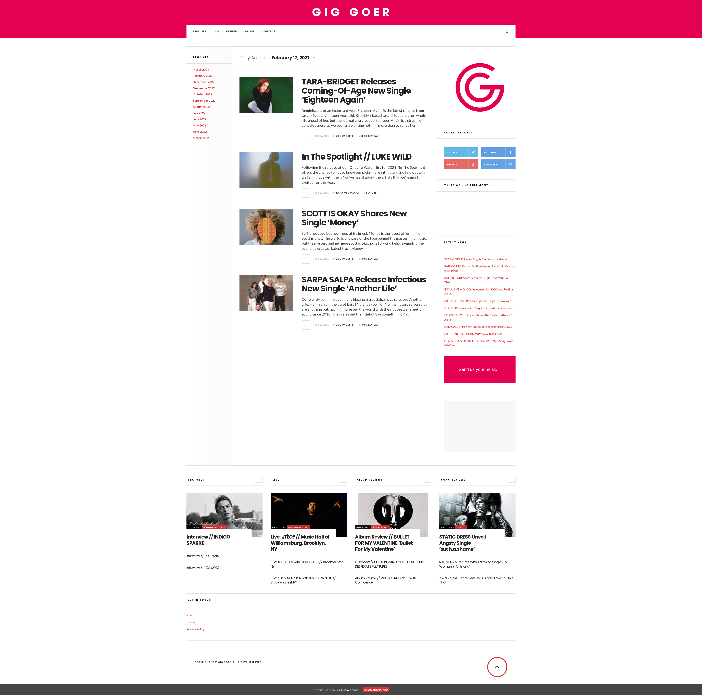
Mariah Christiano (214, 527)
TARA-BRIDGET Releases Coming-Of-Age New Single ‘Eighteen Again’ (356, 90)
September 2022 (204, 100)
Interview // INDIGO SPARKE (208, 540)
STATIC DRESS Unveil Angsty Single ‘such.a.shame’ (475, 259)
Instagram (491, 164)
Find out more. (350, 690)
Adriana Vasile (381, 527)
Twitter (452, 152)
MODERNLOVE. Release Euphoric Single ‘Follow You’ (477, 301)
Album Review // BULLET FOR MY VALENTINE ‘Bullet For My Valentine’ (384, 543)
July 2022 (199, 113)
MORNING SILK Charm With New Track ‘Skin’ (473, 333)
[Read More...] (306, 136)
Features (199, 31)
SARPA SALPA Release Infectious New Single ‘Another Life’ (364, 284)
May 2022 (199, 125)
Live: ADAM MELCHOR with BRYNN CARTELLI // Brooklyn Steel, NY (303, 580)
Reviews (232, 31)
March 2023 (201, 69)
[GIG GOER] (351, 12)
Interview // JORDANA (202, 556)
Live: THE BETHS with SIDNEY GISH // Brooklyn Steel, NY (308, 564)
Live (216, 31)
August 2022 (201, 106)
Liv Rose (461, 527)
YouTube (452, 164)
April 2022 (200, 131)
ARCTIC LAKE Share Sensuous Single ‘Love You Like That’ (476, 580)
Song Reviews (370, 136)
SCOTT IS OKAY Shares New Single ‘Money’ (354, 218)
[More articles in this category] (258, 480)
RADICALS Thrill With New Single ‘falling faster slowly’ (478, 326)
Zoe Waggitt (344, 136)
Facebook (490, 152)
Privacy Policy (195, 629)
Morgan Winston (298, 527)
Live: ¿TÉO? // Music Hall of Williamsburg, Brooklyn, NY (300, 543)
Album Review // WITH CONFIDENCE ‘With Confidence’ (385, 580)
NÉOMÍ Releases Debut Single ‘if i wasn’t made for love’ (478, 308)
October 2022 (202, 94)
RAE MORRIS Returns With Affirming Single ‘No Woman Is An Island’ (472, 564)
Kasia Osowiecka (347, 193)
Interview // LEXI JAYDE (202, 567)
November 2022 (204, 88)
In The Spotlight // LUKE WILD (357, 157)
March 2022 (201, 137)
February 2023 (202, 75)
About (249, 31)
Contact (268, 31)
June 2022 (199, 119)
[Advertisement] (480, 426)
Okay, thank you (376, 689)
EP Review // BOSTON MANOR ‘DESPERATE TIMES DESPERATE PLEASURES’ (390, 564)
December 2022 (203, 82)
